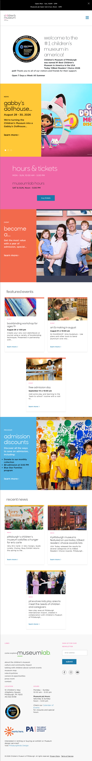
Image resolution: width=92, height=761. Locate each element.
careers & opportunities (15, 676)
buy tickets (45, 198)
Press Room (10, 679)
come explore (11, 653)
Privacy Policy (55, 756)
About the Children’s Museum (17, 662)
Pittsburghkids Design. (19, 746)
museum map (11, 670)
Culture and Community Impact (18, 665)
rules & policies (11, 673)
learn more (11, 134)
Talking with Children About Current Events (23, 668)
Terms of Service (67, 756)
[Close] (88, 3)
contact (8, 681)
